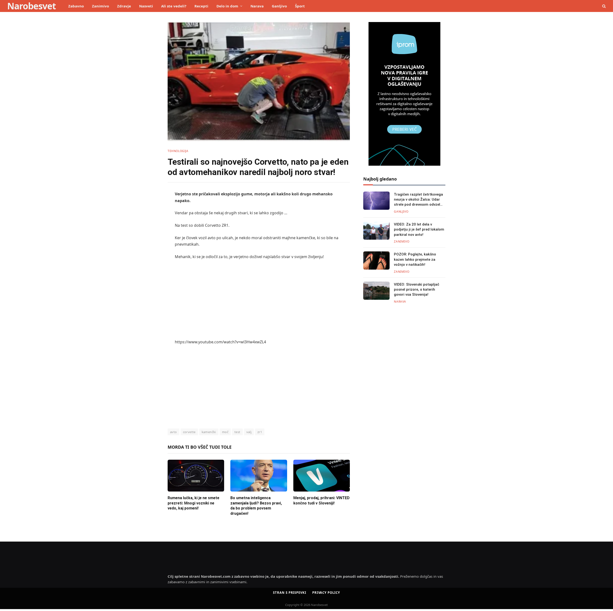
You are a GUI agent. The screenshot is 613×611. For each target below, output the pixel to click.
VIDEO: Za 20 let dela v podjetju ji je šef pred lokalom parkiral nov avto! (419, 229)
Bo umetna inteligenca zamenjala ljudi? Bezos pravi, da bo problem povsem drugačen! (256, 506)
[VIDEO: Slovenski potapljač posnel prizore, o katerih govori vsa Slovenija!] (376, 291)
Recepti (201, 6)
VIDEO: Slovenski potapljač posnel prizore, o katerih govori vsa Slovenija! (416, 289)
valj (249, 432)
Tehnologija (178, 151)
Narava (257, 6)
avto (173, 432)
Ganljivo (279, 6)
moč (225, 432)
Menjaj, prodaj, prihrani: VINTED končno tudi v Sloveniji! (321, 500)
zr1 (259, 432)
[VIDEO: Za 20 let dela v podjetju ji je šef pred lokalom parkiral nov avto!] (376, 230)
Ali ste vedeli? (173, 6)
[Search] (603, 6)
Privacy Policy (326, 592)
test (237, 432)
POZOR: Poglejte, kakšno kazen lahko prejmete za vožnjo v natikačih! (415, 259)
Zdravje (124, 6)
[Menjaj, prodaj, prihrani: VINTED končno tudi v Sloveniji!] (321, 476)
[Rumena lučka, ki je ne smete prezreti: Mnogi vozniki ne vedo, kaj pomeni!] (196, 476)
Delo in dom (227, 6)
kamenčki (209, 432)
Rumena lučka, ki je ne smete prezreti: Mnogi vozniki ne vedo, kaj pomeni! (193, 503)
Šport (300, 6)
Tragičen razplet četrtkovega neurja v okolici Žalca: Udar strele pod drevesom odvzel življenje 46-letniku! (418, 199)
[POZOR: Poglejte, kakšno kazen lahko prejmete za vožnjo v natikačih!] (376, 260)
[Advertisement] (259, 299)
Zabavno (76, 6)
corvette (189, 432)
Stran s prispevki (289, 592)
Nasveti (146, 6)
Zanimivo (100, 6)
